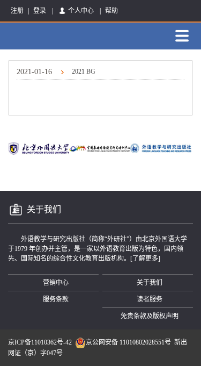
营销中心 (56, 282)
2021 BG (56, 72)
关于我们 (149, 282)
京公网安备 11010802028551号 (128, 342)
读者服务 (149, 299)
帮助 (111, 11)
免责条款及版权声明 (149, 316)
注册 (17, 11)
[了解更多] (145, 258)
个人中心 (81, 11)
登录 (39, 11)
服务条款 (56, 299)
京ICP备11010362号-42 (40, 342)
